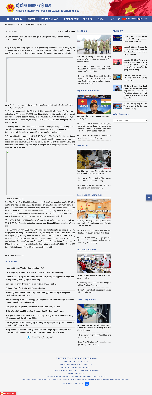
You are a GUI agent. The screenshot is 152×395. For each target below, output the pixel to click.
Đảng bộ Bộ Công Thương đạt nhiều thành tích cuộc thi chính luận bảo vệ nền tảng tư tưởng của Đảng (94, 68)
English (144, 19)
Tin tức (20, 24)
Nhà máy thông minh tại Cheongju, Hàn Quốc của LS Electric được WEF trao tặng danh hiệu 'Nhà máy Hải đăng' (40, 301)
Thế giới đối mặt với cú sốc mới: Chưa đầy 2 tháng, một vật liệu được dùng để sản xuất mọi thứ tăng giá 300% (39, 316)
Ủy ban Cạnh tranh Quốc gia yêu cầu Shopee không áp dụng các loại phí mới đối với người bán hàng (94, 240)
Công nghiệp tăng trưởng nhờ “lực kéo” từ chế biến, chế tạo (33, 307)
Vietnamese (131, 19)
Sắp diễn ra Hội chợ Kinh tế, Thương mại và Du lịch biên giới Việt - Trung (135, 106)
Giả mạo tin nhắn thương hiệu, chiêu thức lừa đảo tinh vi (31, 284)
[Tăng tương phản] (72, 31)
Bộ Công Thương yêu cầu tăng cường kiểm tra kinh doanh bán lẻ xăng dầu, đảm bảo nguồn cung (94, 327)
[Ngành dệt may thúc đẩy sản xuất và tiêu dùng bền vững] (94, 263)
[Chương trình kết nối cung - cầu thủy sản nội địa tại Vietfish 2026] (118, 77)
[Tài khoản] (119, 19)
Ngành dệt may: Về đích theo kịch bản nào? (25, 268)
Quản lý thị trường (86, 300)
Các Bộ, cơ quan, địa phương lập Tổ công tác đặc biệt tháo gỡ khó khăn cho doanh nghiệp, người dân (40, 324)
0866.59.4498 (79, 373)
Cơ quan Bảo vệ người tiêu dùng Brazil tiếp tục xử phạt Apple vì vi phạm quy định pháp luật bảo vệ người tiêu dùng (40, 278)
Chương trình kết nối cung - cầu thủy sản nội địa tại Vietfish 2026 (135, 77)
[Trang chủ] (43, 8)
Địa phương (82, 145)
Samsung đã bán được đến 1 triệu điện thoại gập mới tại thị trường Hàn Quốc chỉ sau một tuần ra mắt (38, 294)
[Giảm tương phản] (74, 31)
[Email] (69, 31)
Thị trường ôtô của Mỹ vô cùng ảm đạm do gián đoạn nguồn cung (35, 311)
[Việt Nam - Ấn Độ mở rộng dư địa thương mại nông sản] (94, 104)
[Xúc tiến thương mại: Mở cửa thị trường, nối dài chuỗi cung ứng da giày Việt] (94, 159)
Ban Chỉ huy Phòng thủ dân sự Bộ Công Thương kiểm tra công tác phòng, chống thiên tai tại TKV (94, 59)
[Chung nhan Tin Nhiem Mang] (73, 384)
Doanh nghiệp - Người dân (89, 195)
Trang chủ (11, 24)
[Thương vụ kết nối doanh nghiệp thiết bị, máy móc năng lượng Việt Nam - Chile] (118, 38)
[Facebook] (87, 384)
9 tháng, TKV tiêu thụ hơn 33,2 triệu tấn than (25, 288)
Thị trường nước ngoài (88, 91)
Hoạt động (82, 31)
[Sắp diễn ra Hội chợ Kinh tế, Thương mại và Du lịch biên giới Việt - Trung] (118, 106)
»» (51, 337)
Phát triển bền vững (87, 250)
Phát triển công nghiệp (36, 24)
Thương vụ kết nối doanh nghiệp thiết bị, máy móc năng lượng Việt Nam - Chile (135, 39)
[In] (67, 31)
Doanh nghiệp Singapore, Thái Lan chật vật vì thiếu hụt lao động (34, 272)
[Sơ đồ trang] (149, 197)
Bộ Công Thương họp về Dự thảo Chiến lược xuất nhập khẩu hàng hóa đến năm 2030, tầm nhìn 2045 (94, 223)
